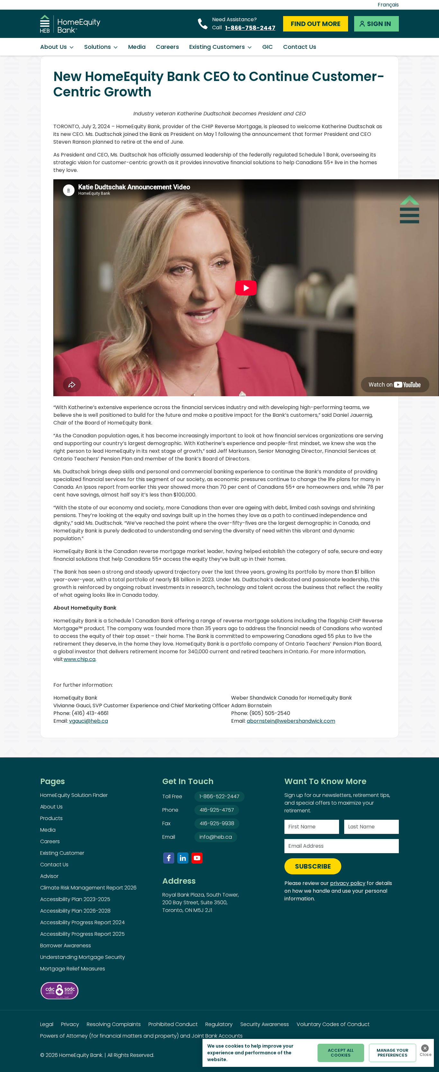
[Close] (425, 1048)
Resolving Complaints (114, 1024)
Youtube (197, 858)
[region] (318, 1053)
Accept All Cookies (341, 1053)
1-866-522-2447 (219, 796)
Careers (167, 47)
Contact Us (299, 47)
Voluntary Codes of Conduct (333, 1024)
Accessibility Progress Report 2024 (82, 922)
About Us (53, 47)
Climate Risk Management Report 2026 (88, 887)
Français (388, 4)
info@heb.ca (216, 837)
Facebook (168, 858)
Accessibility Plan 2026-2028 (75, 911)
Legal (46, 1024)
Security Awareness (264, 1024)
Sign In (379, 23)
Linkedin (182, 858)
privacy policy (347, 883)
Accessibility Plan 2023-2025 (75, 899)
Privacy (70, 1024)
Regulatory (219, 1024)
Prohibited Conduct (173, 1024)
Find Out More (315, 23)
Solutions (97, 47)
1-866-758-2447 (250, 28)
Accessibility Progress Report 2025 (82, 934)
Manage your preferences (392, 1053)
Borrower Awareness (65, 945)
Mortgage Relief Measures (72, 968)
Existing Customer (62, 853)
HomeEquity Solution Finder (74, 795)
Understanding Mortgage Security (82, 957)
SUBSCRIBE (313, 866)
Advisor (49, 876)
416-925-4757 (217, 810)
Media (137, 47)
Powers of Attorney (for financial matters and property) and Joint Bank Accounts (141, 1036)
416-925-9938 (217, 823)
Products (51, 818)
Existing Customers (217, 47)
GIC (267, 47)
